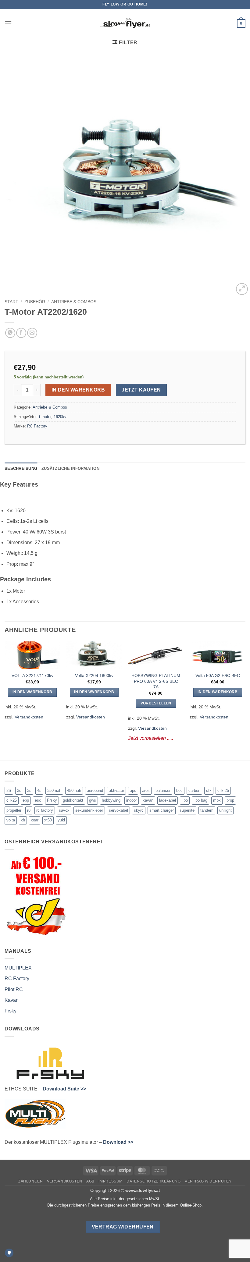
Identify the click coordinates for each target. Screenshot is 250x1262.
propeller (13, 810)
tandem (206, 810)
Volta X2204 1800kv (94, 675)
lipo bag (200, 800)
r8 (28, 810)
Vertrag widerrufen (208, 1181)
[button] (8, 23)
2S (8, 790)
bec (179, 790)
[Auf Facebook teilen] (21, 333)
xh (23, 820)
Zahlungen (30, 1181)
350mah (54, 790)
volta (10, 820)
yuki (61, 820)
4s (39, 790)
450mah (74, 790)
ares (146, 790)
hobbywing (111, 800)
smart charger (161, 810)
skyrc (139, 810)
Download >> (118, 1142)
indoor (131, 800)
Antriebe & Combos (73, 302)
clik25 (11, 800)
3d (19, 790)
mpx (217, 800)
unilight (225, 810)
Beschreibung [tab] (21, 468)
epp (26, 800)
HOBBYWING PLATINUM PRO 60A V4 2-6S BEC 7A (155, 681)
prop (230, 800)
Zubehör (34, 302)
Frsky (52, 800)
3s (29, 790)
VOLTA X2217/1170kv (32, 675)
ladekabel (167, 800)
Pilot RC (14, 989)
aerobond (95, 790)
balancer (162, 790)
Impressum (110, 1181)
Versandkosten (29, 716)
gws (92, 800)
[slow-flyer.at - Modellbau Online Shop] (125, 23)
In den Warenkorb (78, 389)
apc (133, 790)
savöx (64, 810)
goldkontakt (73, 800)
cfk (209, 790)
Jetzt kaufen (141, 389)
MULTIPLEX (18, 967)
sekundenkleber (89, 810)
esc (38, 800)
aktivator (116, 790)
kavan (148, 800)
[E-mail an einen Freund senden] (32, 333)
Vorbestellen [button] (156, 703)
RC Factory (37, 426)
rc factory (44, 810)
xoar (34, 820)
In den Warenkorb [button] (32, 692)
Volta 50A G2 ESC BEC (217, 675)
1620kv (60, 416)
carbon (194, 790)
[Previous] (4, 695)
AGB (90, 1181)
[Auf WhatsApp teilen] (10, 333)
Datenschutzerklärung (153, 1181)
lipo (185, 800)
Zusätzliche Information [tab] (70, 468)
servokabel (118, 810)
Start (11, 302)
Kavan (12, 1000)
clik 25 (223, 790)
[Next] (245, 695)
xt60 (48, 820)
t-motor (45, 416)
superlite (187, 810)
